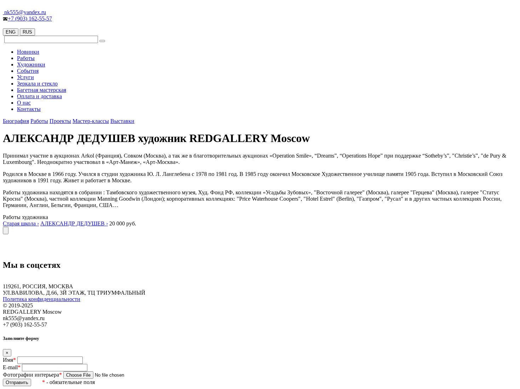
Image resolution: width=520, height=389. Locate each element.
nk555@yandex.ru (24, 12)
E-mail (12, 367)
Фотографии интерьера (32, 375)
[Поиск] (102, 41)
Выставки (122, 121)
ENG (11, 32)
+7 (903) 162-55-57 (30, 19)
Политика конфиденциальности (41, 299)
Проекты (60, 121)
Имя (9, 360)
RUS (27, 32)
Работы (39, 121)
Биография (16, 121)
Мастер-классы (91, 121)
